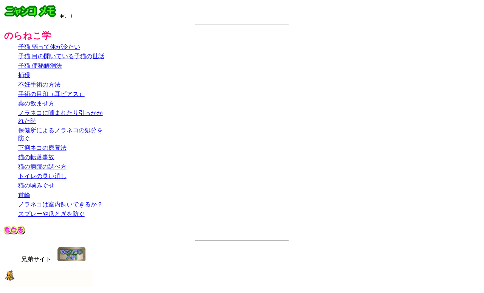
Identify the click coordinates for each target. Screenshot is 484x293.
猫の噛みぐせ (36, 185)
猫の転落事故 (36, 157)
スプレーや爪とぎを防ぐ (51, 214)
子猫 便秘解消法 (40, 65)
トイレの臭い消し (42, 176)
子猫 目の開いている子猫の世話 (61, 56)
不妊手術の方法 (39, 84)
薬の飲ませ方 (36, 103)
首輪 (24, 195)
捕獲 (24, 75)
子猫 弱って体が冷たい (49, 46)
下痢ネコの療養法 (42, 147)
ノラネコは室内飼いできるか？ (60, 204)
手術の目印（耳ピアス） (51, 94)
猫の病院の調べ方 (42, 166)
